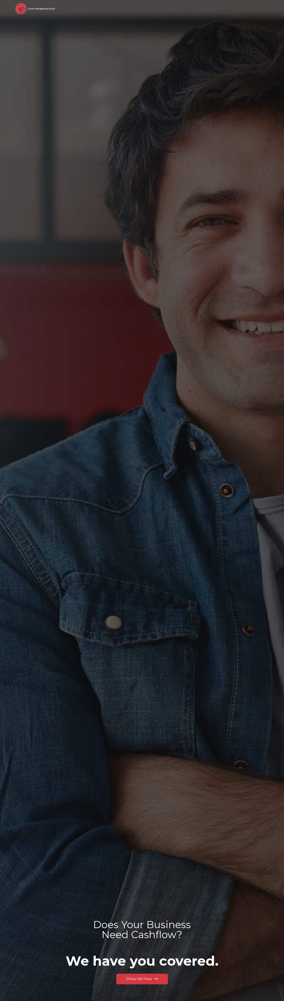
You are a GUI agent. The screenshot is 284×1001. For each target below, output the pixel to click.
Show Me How (139, 979)
